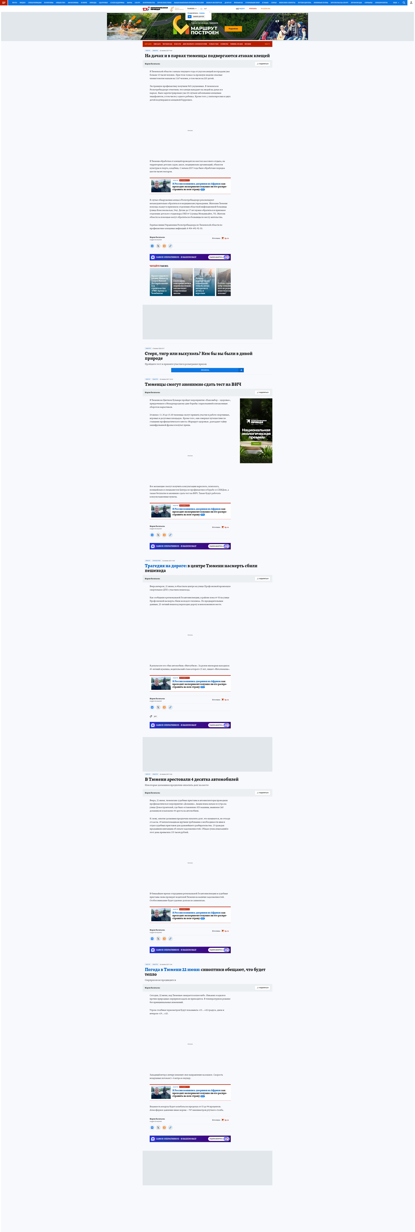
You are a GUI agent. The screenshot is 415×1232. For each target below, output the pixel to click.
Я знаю (265, 3)
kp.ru (227, 238)
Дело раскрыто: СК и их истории (195, 44)
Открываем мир (252, 3)
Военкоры (224, 44)
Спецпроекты (381, 3)
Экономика (73, 3)
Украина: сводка (236, 44)
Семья (274, 3)
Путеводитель (304, 3)
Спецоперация (35, 3)
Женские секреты (287, 3)
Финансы (238, 3)
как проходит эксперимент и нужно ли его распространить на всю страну (199, 186)
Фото (14, 3)
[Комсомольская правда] (155, 8)
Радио (242, 9)
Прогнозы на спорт (339, 3)
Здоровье (103, 3)
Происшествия (164, 3)
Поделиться (263, 64)
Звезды (93, 3)
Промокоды (356, 3)
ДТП (155, 716)
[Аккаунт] (411, 2)
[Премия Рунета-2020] (176, 8)
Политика (48, 3)
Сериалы (368, 3)
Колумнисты (149, 3)
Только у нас (214, 44)
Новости (177, 44)
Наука (129, 3)
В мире (84, 3)
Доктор (228, 3)
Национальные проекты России (189, 3)
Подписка (265, 8)
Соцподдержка (117, 3)
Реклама (253, 8)
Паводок (157, 44)
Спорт (137, 3)
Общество (60, 3)
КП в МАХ (248, 44)
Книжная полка (321, 3)
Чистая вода (167, 44)
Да (189, 16)
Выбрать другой (198, 16)
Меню (4, 2)
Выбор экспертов (214, 3)
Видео (23, 3)
